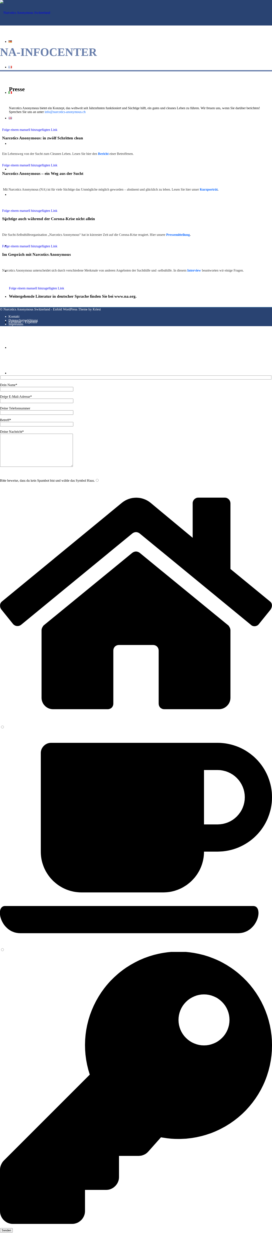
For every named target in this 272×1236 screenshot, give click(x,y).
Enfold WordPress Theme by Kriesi (77, 309)
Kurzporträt (209, 189)
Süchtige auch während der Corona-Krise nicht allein (48, 219)
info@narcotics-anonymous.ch (65, 112)
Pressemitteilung (178, 234)
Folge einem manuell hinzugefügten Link (29, 130)
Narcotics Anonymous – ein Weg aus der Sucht (42, 173)
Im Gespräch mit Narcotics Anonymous (36, 254)
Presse (17, 89)
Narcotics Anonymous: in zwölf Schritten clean (42, 138)
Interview (194, 270)
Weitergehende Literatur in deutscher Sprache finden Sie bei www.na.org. (73, 296)
